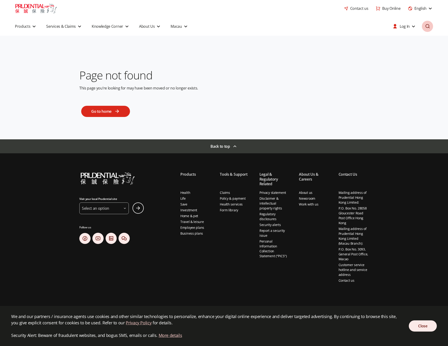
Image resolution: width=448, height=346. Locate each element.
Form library (229, 210)
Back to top (220, 146)
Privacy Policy (138, 322)
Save (183, 204)
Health (185, 192)
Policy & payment (233, 198)
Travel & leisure (192, 221)
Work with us (308, 204)
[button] (26, 26)
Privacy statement (272, 192)
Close (422, 326)
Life (183, 198)
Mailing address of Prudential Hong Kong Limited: (353, 197)
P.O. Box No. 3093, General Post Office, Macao (353, 254)
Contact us (346, 280)
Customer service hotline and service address (353, 270)
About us (305, 192)
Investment (188, 210)
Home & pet (189, 216)
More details (170, 335)
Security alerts (270, 225)
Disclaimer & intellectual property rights (270, 203)
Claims (225, 192)
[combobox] (420, 8)
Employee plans (192, 227)
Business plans (191, 233)
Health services (231, 204)
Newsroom (307, 198)
